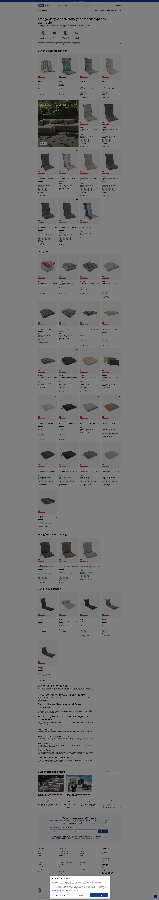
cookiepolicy (74, 890)
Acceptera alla (99, 895)
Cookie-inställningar (61, 895)
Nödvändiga (80, 895)
